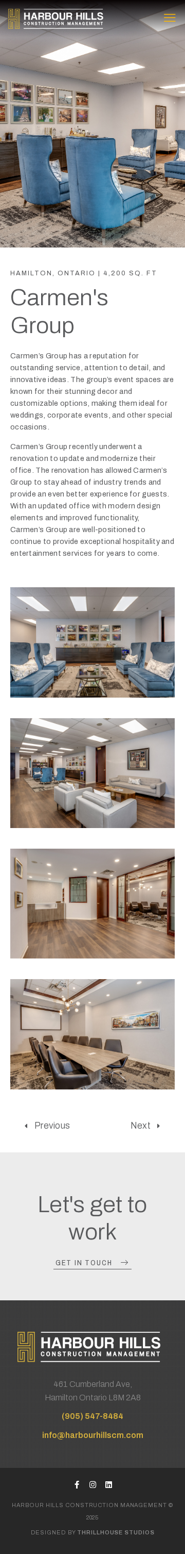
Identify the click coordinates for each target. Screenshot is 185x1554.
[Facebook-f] (77, 1485)
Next (141, 1126)
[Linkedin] (109, 1485)
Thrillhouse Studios (115, 1532)
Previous (52, 1126)
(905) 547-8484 (92, 1416)
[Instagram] (93, 1485)
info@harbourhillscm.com (92, 1435)
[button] (92, 1263)
